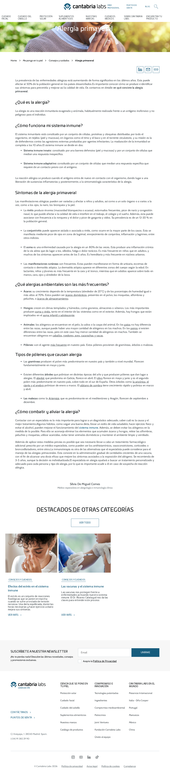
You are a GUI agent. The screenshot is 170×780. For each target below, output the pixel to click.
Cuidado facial (67, 700)
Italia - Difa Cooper (138, 700)
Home (14, 60)
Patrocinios (100, 715)
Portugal (133, 707)
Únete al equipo (103, 736)
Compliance (130, 766)
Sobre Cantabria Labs (133, 17)
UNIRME (145, 652)
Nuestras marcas (91, 17)
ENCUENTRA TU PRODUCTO (154, 17)
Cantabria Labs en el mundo (142, 685)
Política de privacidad (72, 766)
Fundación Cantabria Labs (108, 729)
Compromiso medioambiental (110, 707)
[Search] (156, 6)
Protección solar (68, 693)
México (132, 722)
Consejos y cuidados (59, 60)
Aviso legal (92, 766)
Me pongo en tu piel (33, 60)
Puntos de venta (132, 6)
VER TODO (85, 523)
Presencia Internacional (140, 693)
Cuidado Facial (6, 17)
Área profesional (113, 6)
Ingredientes (101, 700)
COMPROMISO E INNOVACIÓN (104, 685)
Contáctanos (19, 712)
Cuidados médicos (110, 17)
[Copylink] (156, 69)
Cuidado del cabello (25, 17)
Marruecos (134, 715)
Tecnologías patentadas (106, 693)
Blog (147, 6)
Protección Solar (46, 17)
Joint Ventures (102, 722)
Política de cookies (110, 766)
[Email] (148, 69)
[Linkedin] (140, 69)
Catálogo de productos (71, 729)
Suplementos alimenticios (66, 17)
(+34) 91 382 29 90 (20, 738)
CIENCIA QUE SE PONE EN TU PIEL (74, 685)
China (132, 729)
